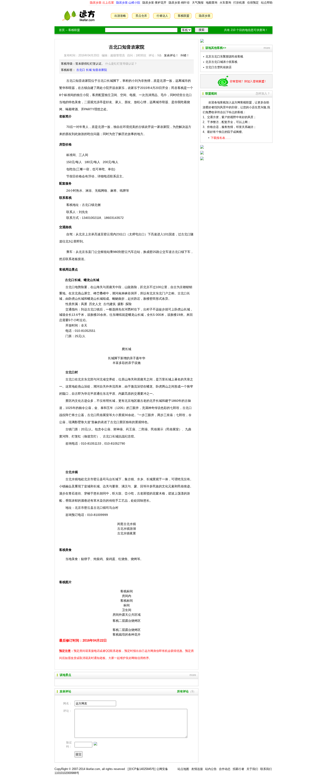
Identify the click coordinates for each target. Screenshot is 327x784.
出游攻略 (120, 15)
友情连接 (197, 769)
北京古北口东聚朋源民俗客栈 (224, 56)
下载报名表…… (221, 138)
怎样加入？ (263, 93)
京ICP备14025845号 (142, 769)
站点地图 (183, 769)
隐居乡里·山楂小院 (127, 2)
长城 (89, 70)
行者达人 (162, 15)
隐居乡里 (204, 15)
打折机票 (239, 2)
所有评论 (183, 691)
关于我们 (252, 769)
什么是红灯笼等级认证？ (121, 63)
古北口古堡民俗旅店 (219, 67)
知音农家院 (100, 70)
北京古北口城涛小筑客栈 (221, 62)
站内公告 (211, 769)
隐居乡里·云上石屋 (102, 2)
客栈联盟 (183, 15)
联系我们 (266, 769)
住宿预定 (253, 2)
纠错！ (185, 55)
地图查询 (211, 2)
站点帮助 (266, 2)
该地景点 (65, 675)
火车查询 (225, 2)
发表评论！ (171, 55)
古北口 (80, 70)
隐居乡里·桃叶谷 (179, 2)
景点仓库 (141, 15)
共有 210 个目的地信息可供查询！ (246, 30)
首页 (62, 30)
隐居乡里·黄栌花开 (153, 2)
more (193, 675)
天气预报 (198, 2)
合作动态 (224, 769)
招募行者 (238, 769)
